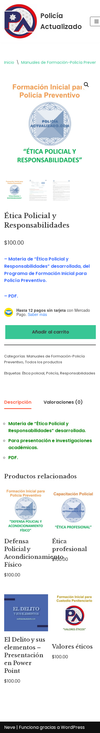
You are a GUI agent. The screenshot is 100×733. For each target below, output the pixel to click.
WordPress (73, 727)
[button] (86, 85)
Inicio (9, 62)
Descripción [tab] (17, 402)
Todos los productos (43, 362)
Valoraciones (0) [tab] (63, 402)
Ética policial (33, 373)
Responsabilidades (77, 373)
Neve (9, 727)
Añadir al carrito (50, 332)
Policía (52, 373)
